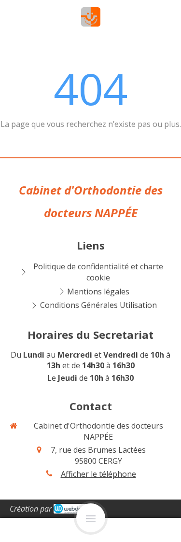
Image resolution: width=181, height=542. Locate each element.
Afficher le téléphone (98, 474)
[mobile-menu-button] (91, 518)
